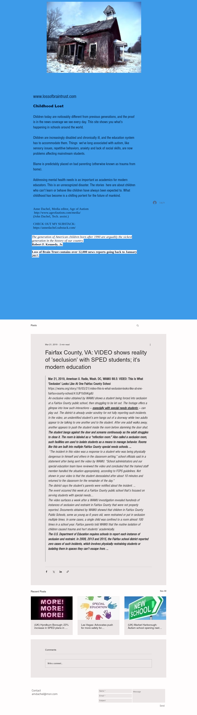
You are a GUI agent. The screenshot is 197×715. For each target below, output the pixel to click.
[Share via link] (67, 571)
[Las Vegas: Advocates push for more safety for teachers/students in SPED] (98, 608)
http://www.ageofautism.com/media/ (57, 212)
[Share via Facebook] (46, 571)
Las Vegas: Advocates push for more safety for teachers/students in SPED (97, 626)
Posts (34, 325)
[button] (137, 325)
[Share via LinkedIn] (60, 571)
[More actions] (150, 344)
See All (163, 591)
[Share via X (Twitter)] (53, 571)
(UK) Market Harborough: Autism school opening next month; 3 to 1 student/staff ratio (143, 626)
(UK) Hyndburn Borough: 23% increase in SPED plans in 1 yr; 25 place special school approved (51, 626)
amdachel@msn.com (45, 694)
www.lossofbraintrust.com (54, 96)
